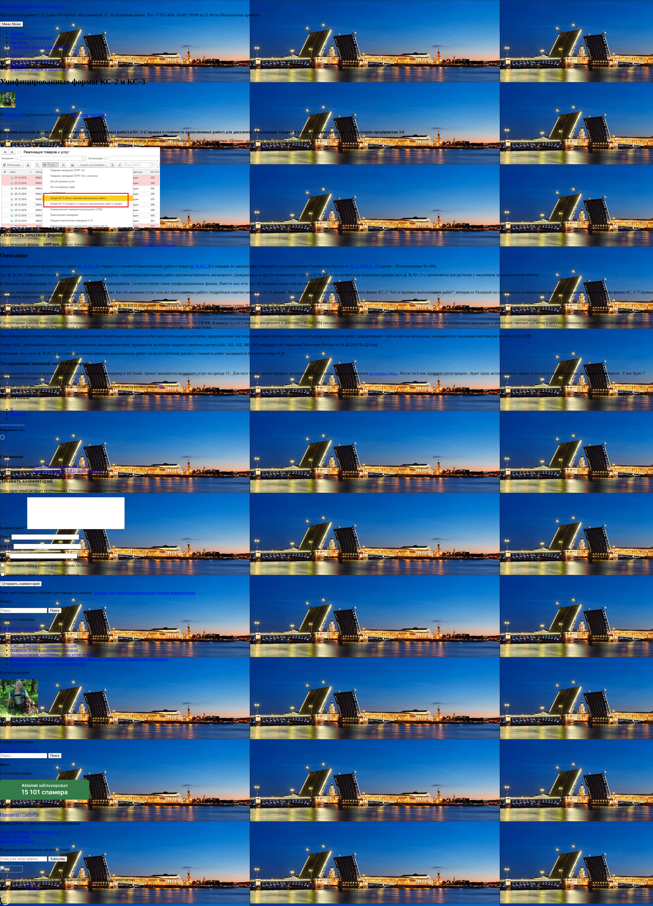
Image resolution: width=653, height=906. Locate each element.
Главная (17, 33)
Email (6, 546)
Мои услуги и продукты (31, 37)
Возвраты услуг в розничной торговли (44, 650)
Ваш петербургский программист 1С (32, 6)
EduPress (33, 888)
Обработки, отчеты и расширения (39, 47)
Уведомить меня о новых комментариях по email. (48, 565)
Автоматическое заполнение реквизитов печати (52, 654)
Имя (5, 537)
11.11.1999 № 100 (365, 266)
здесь (159, 386)
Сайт (4, 555)
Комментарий (13, 528)
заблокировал (44, 791)
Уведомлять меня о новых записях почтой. (43, 574)
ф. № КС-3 (200, 266)
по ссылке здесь (383, 373)
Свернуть (30, 628)
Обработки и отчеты (87, 114)
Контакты (18, 42)
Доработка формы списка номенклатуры (67, 471)
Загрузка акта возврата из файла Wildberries (47, 664)
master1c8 (14, 114)
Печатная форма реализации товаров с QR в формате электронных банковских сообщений (89, 659)
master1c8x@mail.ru (158, 244)
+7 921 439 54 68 (14, 836)
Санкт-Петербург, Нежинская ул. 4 (30, 832)
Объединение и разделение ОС (61, 466)
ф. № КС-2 (88, 266)
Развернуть (9, 628)
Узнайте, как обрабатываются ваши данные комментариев (144, 592)
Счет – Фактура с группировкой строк (43, 645)
